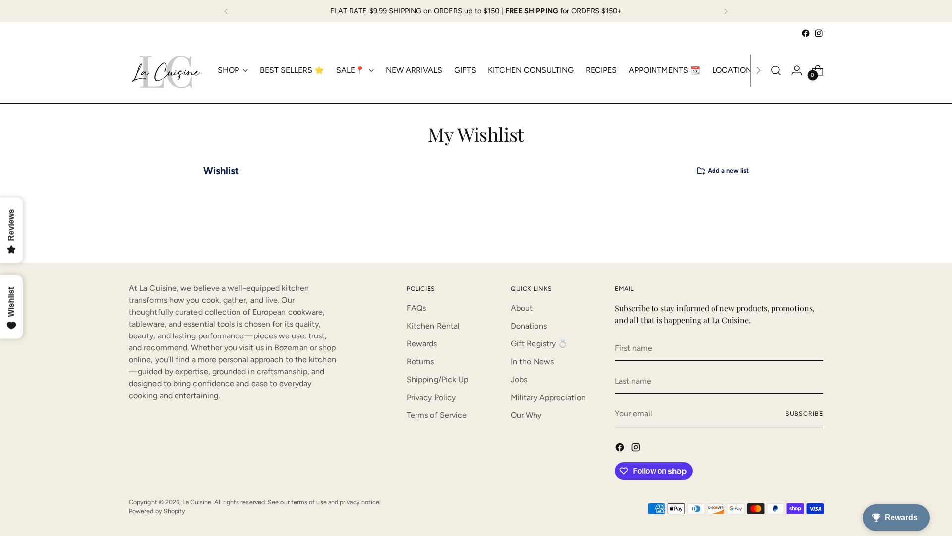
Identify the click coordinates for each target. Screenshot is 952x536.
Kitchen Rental (433, 326)
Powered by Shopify (157, 511)
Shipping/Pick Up (437, 379)
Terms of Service (437, 415)
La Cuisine (196, 502)
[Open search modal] (776, 70)
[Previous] (226, 11)
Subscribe (804, 413)
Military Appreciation (548, 397)
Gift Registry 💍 (539, 343)
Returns (420, 361)
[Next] (726, 11)
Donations (529, 326)
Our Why (526, 415)
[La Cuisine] (166, 70)
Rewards (422, 343)
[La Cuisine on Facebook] (805, 33)
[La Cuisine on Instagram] (818, 33)
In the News (532, 361)
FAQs (416, 308)
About (522, 308)
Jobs (519, 379)
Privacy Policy (431, 397)
